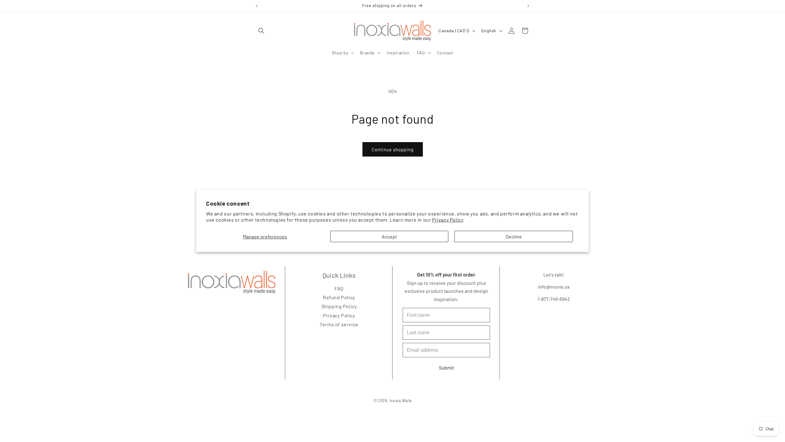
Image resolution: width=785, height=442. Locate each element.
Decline (514, 236)
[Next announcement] (528, 6)
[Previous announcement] (256, 6)
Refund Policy (339, 297)
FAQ (339, 288)
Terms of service (339, 324)
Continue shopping (393, 149)
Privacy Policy (447, 220)
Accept (389, 236)
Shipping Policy (339, 306)
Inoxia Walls (400, 400)
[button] (261, 30)
